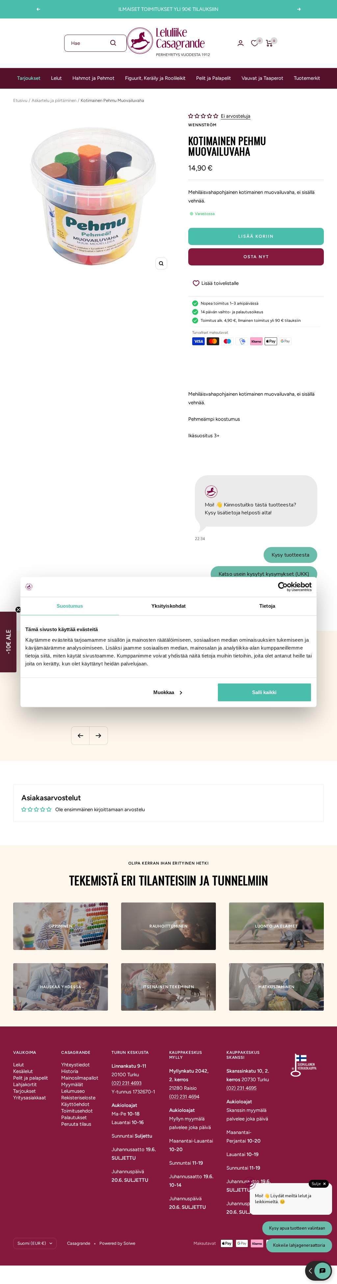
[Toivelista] (254, 43)
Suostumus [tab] (70, 606)
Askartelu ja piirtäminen (54, 100)
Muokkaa (163, 692)
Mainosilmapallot (79, 1078)
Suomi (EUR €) (31, 1243)
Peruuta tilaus (76, 1124)
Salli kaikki (264, 692)
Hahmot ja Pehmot (93, 78)
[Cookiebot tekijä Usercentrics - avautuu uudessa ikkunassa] (283, 587)
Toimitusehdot (77, 1111)
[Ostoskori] (269, 43)
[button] (204, 116)
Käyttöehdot (75, 1104)
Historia (69, 1071)
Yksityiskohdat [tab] (168, 606)
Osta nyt (256, 256)
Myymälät (72, 1084)
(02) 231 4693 (127, 1083)
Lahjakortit (25, 1084)
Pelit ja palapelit (30, 1078)
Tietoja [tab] (267, 606)
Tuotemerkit (307, 78)
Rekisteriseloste (78, 1098)
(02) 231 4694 (184, 1097)
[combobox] (95, 43)
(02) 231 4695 (241, 1088)
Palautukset (74, 1117)
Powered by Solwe (117, 1243)
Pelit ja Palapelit (213, 78)
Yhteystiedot (75, 1065)
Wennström (202, 125)
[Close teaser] (18, 609)
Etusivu (20, 100)
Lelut (56, 78)
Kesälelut (23, 1071)
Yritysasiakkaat (29, 1098)
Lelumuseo (73, 1091)
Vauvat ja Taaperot (262, 78)
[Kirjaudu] (241, 43)
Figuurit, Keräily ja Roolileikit (155, 78)
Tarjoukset (28, 78)
